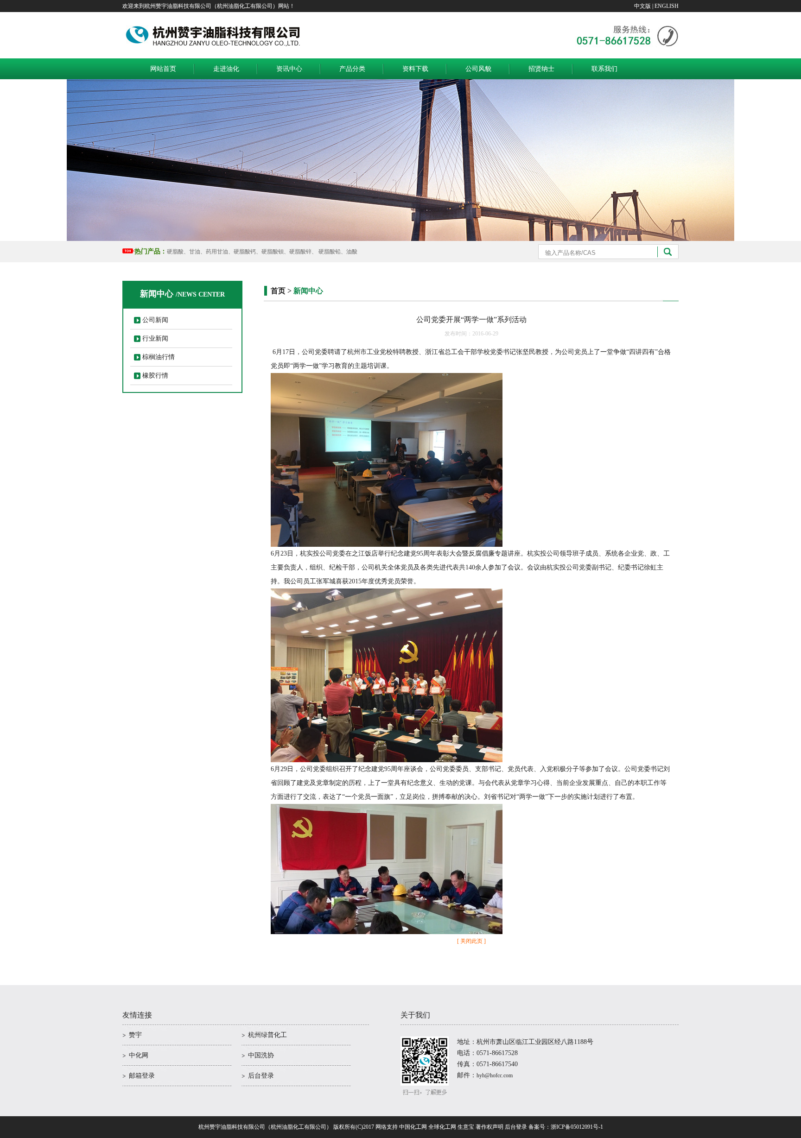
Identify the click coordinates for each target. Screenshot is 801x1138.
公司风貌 (478, 68)
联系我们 (604, 68)
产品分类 (352, 68)
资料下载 (415, 68)
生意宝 (466, 1127)
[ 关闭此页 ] (471, 941)
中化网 (138, 1055)
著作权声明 (489, 1127)
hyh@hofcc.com (495, 1075)
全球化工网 (442, 1127)
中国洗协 (261, 1055)
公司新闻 (155, 319)
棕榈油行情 (158, 357)
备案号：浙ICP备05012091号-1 (565, 1127)
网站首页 (163, 68)
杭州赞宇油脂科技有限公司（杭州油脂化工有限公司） (265, 1127)
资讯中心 (289, 68)
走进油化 (226, 68)
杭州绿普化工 (267, 1034)
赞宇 (135, 1034)
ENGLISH (667, 6)
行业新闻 (155, 338)
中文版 (642, 6)
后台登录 (261, 1075)
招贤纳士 (541, 68)
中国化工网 (413, 1127)
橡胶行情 (155, 375)
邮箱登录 (142, 1075)
